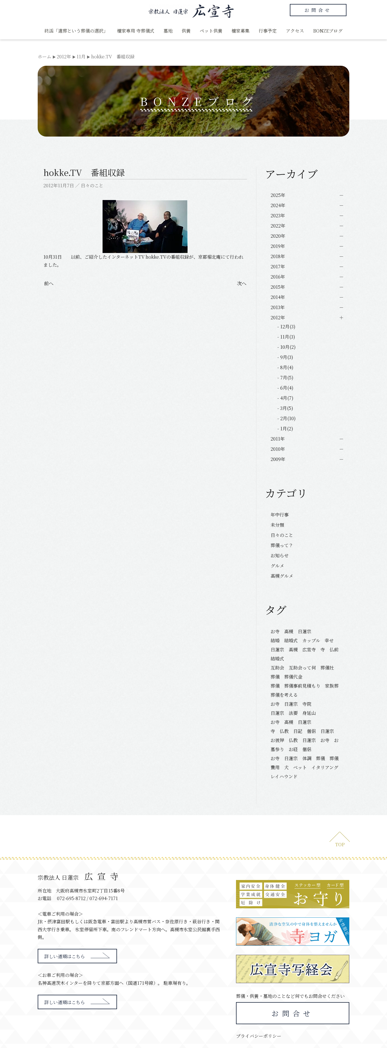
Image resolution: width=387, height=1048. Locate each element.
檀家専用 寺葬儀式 (135, 30)
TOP (340, 844)
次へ (241, 283)
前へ (49, 283)
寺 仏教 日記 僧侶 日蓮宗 (302, 731)
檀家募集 (240, 30)
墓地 (168, 30)
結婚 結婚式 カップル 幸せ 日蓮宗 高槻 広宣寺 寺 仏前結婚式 (305, 649)
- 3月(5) (285, 408)
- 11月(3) (286, 336)
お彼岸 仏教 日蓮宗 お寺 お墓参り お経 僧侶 (305, 744)
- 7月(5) (285, 377)
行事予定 (268, 30)
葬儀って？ (282, 545)
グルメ (277, 565)
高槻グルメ (282, 576)
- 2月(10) (286, 418)
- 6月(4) (285, 387)
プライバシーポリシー (258, 1036)
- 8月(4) (285, 367)
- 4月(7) (285, 398)
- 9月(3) (285, 357)
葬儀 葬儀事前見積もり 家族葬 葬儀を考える (306, 690)
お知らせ (280, 555)
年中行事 (280, 514)
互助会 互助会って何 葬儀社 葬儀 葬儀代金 (305, 672)
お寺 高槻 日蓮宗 (293, 631)
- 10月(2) (286, 347)
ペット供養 (211, 30)
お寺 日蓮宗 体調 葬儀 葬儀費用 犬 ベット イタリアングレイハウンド (305, 767)
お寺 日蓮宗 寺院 (291, 704)
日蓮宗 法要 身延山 (293, 713)
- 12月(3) (286, 326)
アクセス (295, 30)
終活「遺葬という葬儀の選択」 (76, 30)
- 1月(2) (285, 428)
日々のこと (92, 185)
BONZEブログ (328, 30)
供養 (186, 30)
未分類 (277, 525)
